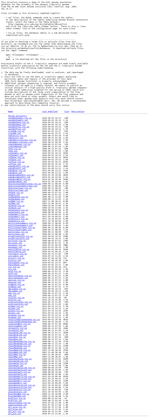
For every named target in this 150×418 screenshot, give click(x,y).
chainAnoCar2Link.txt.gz (21, 385)
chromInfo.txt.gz (17, 328)
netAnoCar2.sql (16, 221)
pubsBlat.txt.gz (17, 171)
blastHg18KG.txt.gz (18, 394)
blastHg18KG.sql (17, 396)
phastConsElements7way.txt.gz (24, 184)
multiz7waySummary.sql (20, 225)
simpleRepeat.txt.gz (19, 144)
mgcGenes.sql (15, 247)
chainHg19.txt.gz (17, 363)
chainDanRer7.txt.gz (19, 381)
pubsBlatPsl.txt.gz (18, 166)
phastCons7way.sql (18, 190)
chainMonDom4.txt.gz (19, 346)
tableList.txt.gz (17, 135)
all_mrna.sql (15, 409)
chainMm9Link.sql (17, 352)
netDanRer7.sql (16, 216)
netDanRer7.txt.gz (18, 214)
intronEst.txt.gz (17, 254)
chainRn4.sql (15, 339)
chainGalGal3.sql (17, 374)
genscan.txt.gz (16, 280)
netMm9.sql (14, 203)
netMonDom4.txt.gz (18, 197)
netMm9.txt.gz (15, 201)
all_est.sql (14, 414)
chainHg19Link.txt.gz (20, 359)
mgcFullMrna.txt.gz (18, 249)
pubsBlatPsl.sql (17, 168)
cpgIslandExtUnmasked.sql (22, 322)
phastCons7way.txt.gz (20, 188)
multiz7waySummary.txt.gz (22, 223)
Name (10, 111)
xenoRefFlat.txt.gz (18, 127)
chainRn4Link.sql (17, 335)
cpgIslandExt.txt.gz (19, 324)
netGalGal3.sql (16, 212)
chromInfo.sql (15, 330)
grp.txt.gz (14, 267)
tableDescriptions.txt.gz (22, 140)
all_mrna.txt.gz (17, 407)
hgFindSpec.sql (16, 265)
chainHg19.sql (15, 365)
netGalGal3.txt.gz (18, 210)
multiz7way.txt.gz (18, 232)
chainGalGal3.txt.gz (19, 372)
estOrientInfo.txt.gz (20, 302)
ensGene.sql (14, 317)
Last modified (49, 111)
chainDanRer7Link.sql (20, 379)
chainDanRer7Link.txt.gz (21, 376)
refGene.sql (14, 160)
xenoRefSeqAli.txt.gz (20, 118)
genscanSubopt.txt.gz (20, 276)
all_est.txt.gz (16, 411)
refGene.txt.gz (16, 157)
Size (66, 111)
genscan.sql (14, 282)
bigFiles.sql (15, 400)
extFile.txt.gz (16, 298)
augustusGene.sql (17, 405)
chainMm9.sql (15, 357)
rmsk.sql (13, 151)
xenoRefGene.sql (17, 125)
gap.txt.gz (14, 293)
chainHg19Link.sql (18, 361)
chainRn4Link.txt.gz (19, 333)
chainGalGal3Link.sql (20, 370)
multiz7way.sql (16, 234)
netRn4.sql (14, 195)
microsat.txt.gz (17, 241)
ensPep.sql (14, 308)
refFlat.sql (14, 164)
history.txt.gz (16, 258)
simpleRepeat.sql (17, 146)
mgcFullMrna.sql (17, 252)
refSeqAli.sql (15, 155)
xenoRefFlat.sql (17, 129)
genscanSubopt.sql (18, 278)
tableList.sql (15, 138)
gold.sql (13, 273)
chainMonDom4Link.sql (20, 344)
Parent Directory (17, 116)
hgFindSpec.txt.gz (18, 262)
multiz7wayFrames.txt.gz (21, 227)
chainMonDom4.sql (17, 348)
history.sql (14, 260)
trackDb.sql (14, 133)
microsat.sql (15, 243)
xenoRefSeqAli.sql (18, 120)
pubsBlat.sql (15, 173)
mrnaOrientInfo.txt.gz (20, 236)
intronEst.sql (15, 256)
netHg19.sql (14, 208)
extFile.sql (14, 300)
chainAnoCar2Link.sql (20, 387)
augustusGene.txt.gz (19, 403)
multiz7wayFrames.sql (20, 230)
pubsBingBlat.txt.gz (19, 179)
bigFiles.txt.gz (17, 398)
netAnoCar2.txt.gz (18, 219)
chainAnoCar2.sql (17, 392)
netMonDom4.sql (16, 199)
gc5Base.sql (14, 287)
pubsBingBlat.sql (17, 181)
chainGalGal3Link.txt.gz (21, 368)
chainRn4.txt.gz (17, 337)
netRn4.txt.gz (15, 192)
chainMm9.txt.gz (17, 354)
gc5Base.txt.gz (16, 284)
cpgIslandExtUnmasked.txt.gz (24, 319)
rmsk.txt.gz (14, 149)
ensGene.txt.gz (16, 315)
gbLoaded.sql (15, 291)
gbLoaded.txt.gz (17, 289)
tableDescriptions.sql (20, 142)
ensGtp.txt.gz (15, 311)
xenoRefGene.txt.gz (18, 122)
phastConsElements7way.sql (23, 186)
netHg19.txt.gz (16, 206)
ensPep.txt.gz (15, 306)
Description (77, 111)
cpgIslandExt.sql (17, 326)
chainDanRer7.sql (17, 383)
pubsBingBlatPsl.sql (19, 177)
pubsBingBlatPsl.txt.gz (21, 175)
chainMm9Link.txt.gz (19, 350)
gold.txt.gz (14, 271)
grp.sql (12, 269)
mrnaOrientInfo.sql (18, 238)
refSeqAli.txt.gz (17, 153)
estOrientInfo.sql (18, 304)
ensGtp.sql (14, 313)
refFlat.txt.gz (16, 162)
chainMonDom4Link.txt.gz (21, 341)
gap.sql (12, 295)
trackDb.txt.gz (16, 131)
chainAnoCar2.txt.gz (19, 390)
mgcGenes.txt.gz (17, 245)
